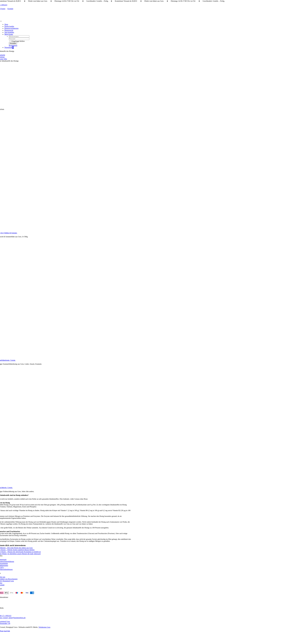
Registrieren (13, 45)
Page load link (5, 631)
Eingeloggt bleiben (18, 41)
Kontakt (10, 9)
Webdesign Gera (44, 627)
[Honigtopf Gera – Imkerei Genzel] (19, 19)
